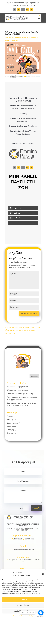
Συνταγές (10, 430)
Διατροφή (10, 419)
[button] (43, 574)
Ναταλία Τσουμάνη (15, 37)
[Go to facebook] (41, 612)
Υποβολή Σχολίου (29, 313)
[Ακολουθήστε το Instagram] (27, 9)
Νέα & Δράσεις (12, 426)
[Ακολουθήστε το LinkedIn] (31, 9)
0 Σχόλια (15, 40)
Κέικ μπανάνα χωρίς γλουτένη (18, 390)
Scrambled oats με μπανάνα (17, 387)
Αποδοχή (23, 599)
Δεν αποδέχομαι (23, 605)
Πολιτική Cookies (18, 616)
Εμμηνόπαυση (12, 423)
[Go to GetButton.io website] (40, 617)
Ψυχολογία (11, 433)
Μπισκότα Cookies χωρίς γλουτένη (20, 393)
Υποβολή (36, 508)
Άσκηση (10, 416)
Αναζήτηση (34, 376)
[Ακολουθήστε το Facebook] (14, 9)
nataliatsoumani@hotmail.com (24, 550)
